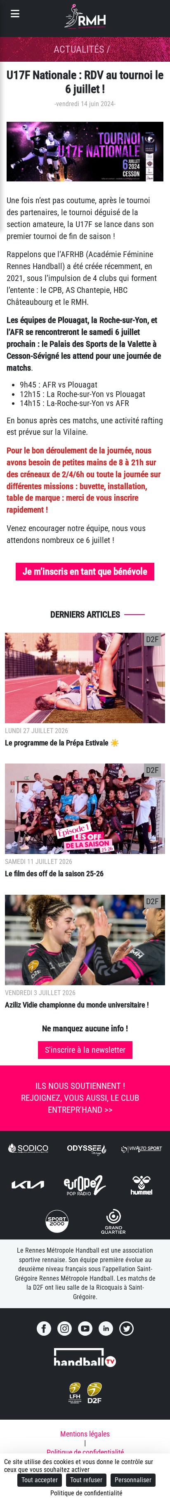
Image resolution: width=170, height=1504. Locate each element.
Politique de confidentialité (85, 1452)
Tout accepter (39, 1480)
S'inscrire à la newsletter (85, 1050)
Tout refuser (86, 1480)
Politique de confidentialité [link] (86, 1493)
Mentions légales (85, 1434)
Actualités (79, 49)
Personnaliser (133, 1480)
